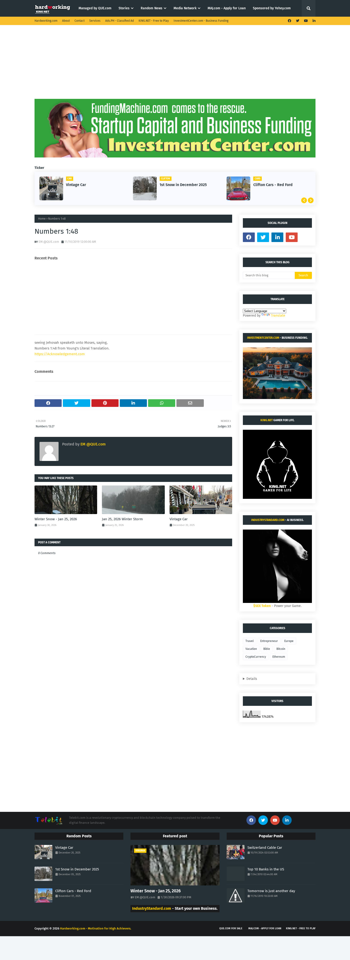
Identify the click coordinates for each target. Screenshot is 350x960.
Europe (289, 641)
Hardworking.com (46, 20)
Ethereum (278, 656)
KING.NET (266, 420)
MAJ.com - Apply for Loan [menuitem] (227, 8)
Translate (278, 315)
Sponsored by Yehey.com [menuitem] (272, 8)
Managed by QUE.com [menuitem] (95, 8)
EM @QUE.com (49, 241)
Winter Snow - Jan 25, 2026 (56, 519)
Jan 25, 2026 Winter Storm (122, 519)
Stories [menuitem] (124, 8)
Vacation (251, 649)
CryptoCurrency (255, 656)
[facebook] (289, 21)
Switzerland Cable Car (264, 847)
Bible (266, 649)
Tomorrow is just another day (271, 891)
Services (94, 20)
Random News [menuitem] (151, 8)
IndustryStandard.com (267, 520)
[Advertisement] (175, 65)
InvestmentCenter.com (263, 337)
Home (42, 218)
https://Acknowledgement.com (60, 354)
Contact (80, 20)
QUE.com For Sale (230, 928)
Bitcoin (280, 649)
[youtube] (306, 21)
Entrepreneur (269, 641)
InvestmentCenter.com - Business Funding (201, 20)
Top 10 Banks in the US (265, 869)
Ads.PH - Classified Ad (119, 20)
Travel (249, 641)
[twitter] (297, 21)
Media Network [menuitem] (185, 8)
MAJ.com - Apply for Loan (264, 928)
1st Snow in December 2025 (183, 184)
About (66, 20)
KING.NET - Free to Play (154, 20)
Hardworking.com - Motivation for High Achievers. (95, 928)
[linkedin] (313, 21)
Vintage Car (76, 184)
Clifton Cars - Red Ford (273, 184)
